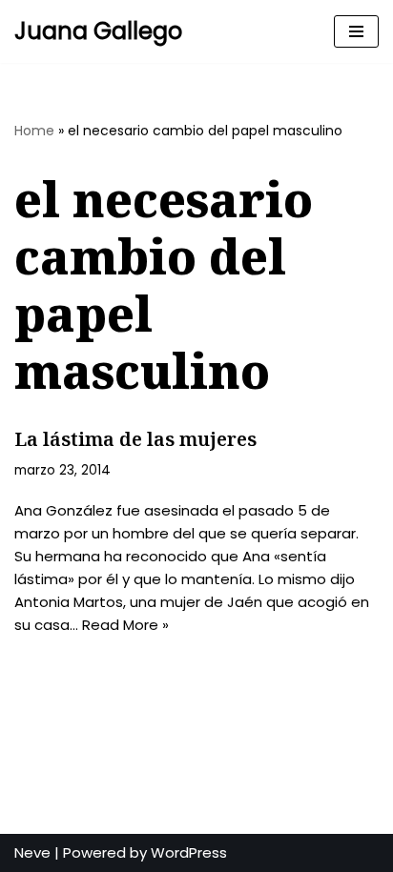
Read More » (125, 625)
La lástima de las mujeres (135, 439)
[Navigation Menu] (356, 31)
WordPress (189, 852)
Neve (32, 852)
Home (34, 130)
